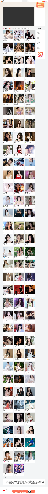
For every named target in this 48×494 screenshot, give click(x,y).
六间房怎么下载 (38, 32)
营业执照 (16, 488)
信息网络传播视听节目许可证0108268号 (19, 489)
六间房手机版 (38, 48)
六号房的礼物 (38, 42)
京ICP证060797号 (20, 488)
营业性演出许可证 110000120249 (39, 488)
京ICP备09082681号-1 (25, 488)
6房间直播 (38, 41)
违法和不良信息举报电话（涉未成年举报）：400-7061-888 (21, 491)
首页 (3, 2)
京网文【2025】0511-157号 (31, 488)
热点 (4, 2)
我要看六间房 (38, 43)
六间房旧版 (38, 37)
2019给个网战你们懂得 (39, 46)
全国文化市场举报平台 (25, 490)
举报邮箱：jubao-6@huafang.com (32, 490)
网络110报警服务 (17, 490)
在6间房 (38, 47)
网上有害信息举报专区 (38, 489)
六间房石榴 (38, 38)
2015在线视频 (38, 33)
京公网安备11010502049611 (31, 489)
